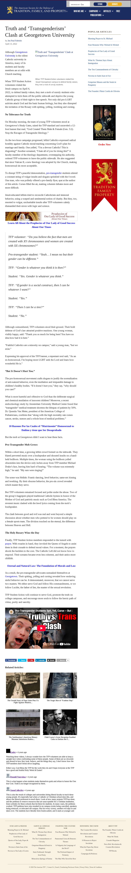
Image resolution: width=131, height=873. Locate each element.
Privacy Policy (84, 867)
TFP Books (113, 851)
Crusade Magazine (112, 840)
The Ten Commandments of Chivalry (103, 69)
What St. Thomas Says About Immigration (100, 61)
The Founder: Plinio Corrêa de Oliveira (104, 91)
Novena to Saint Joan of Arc (99, 76)
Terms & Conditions (96, 867)
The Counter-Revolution (89, 830)
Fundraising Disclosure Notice (69, 867)
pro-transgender (54, 173)
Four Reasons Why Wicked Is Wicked (103, 45)
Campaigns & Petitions (89, 854)
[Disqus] (41, 780)
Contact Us (50, 867)
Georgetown (11, 576)
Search (57, 867)
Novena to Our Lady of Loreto (18, 851)
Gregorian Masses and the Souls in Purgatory (102, 83)
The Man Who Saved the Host (65, 859)
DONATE (115, 4)
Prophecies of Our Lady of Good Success (101, 52)
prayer (8, 543)
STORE (100, 4)
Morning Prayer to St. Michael (100, 38)
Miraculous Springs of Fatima (42, 859)
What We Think (112, 837)
